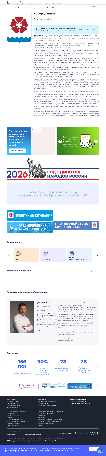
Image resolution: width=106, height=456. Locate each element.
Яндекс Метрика (40, 448)
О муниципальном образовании (23, 7)
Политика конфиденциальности (65, 432)
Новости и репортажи (13, 403)
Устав (40, 425)
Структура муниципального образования (51, 411)
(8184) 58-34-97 (11, 434)
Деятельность (39, 7)
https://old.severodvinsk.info (84, 30)
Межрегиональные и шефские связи (18, 421)
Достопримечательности (14, 419)
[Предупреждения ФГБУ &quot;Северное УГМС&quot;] (30, 227)
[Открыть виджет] (100, 450)
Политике (18, 452)
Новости (61, 7)
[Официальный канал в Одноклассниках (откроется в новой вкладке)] (97, 433)
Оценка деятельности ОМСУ (79, 401)
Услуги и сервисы (12, 407)
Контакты (76, 7)
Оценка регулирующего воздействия (50, 419)
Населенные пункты (13, 425)
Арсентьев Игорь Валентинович (43, 303)
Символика (10, 413)
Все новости (95, 272)
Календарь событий (13, 401)
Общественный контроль (78, 399)
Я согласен (95, 449)
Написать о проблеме (17, 150)
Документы (41, 415)
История (9, 417)
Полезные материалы (13, 405)
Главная (9, 7)
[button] (60, 141)
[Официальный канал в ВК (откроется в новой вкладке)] (92, 433)
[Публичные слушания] (30, 215)
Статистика (41, 417)
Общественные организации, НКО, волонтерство (81, 404)
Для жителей (11, 399)
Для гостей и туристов (14, 423)
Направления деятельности (47, 401)
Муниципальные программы (47, 405)
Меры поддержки (51, 7)
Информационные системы (46, 423)
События (68, 7)
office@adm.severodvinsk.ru (33, 434)
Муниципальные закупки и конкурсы (49, 421)
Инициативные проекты (77, 407)
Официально (42, 409)
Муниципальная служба (45, 413)
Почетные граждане (13, 415)
